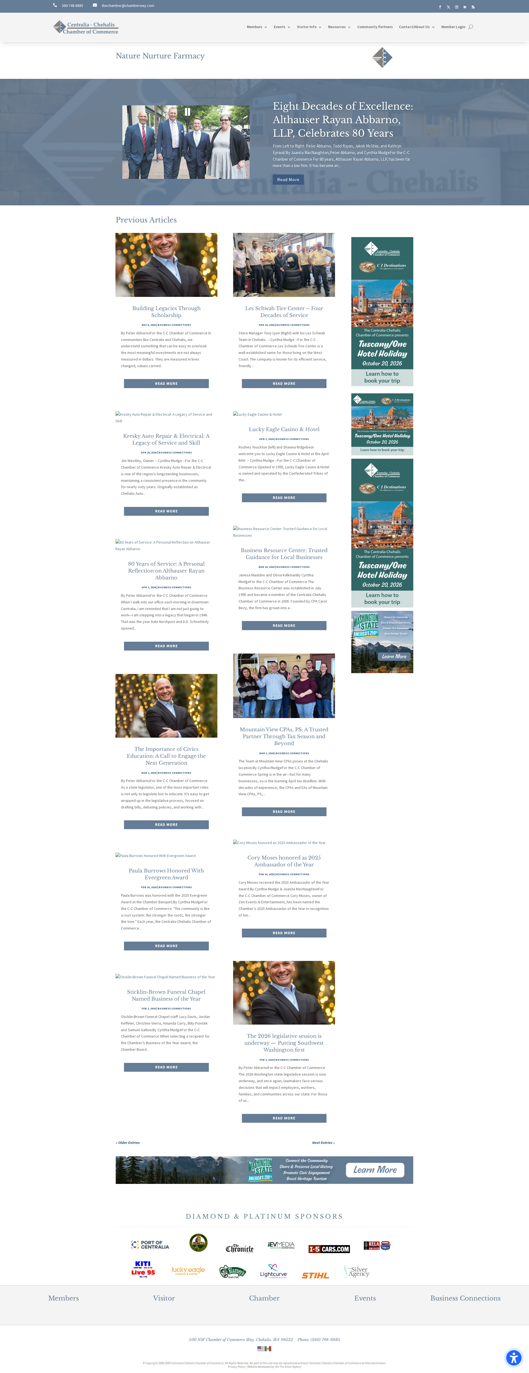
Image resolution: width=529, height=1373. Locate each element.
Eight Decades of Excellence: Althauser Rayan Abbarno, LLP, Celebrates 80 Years (343, 119)
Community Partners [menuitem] (375, 26)
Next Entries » (323, 1142)
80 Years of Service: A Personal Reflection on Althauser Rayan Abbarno (166, 571)
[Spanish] (268, 1348)
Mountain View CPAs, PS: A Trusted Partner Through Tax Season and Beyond (284, 736)
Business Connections (174, 325)
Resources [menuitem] (337, 26)
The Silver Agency (290, 1367)
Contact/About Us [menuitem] (414, 26)
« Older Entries (128, 1142)
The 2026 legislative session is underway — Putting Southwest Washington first (284, 1043)
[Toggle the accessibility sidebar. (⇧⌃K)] (514, 1358)
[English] (260, 1348)
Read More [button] (288, 179)
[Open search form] (470, 26)
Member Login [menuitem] (453, 26)
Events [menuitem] (279, 26)
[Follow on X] (448, 7)
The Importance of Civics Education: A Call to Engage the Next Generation (166, 756)
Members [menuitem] (254, 26)
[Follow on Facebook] (440, 7)
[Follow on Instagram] (457, 7)
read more (166, 383)
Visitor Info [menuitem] (307, 26)
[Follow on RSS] (473, 7)
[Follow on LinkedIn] (465, 7)
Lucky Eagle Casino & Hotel (284, 429)
